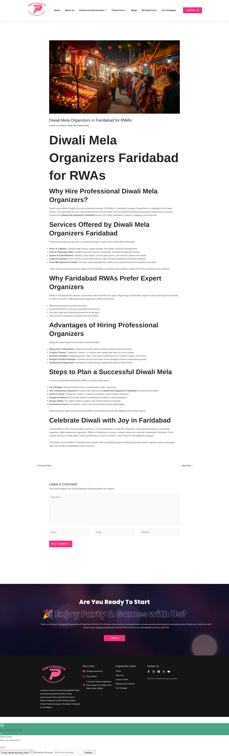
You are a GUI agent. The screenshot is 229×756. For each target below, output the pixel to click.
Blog (70, 125)
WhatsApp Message (43, 752)
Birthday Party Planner (125, 684)
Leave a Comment (57, 125)
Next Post (188, 466)
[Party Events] (36, 10)
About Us (120, 675)
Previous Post (43, 466)
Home (118, 671)
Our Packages (121, 688)
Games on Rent (122, 679)
